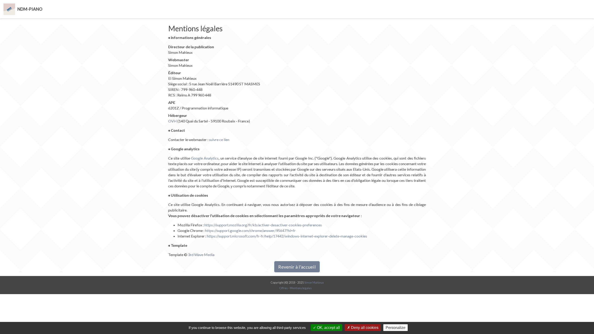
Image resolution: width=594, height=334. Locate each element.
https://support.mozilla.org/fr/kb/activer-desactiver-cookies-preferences (263, 225)
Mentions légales (301, 288)
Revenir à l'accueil (297, 267)
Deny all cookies (364, 328)
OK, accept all (328, 328)
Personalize (395, 328)
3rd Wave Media (201, 254)
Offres (283, 288)
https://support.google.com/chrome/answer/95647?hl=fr (250, 230)
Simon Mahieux (314, 282)
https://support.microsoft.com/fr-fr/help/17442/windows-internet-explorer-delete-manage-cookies (287, 236)
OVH (172, 121)
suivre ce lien (219, 139)
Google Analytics (205, 158)
